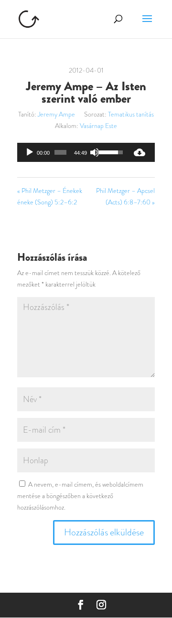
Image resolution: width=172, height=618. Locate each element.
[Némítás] (94, 152)
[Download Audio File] (139, 152)
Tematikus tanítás (131, 114)
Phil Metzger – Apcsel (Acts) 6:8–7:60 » (125, 196)
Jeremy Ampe (56, 114)
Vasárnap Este (98, 125)
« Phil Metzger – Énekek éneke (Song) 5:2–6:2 (49, 196)
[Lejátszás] (29, 152)
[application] (70, 152)
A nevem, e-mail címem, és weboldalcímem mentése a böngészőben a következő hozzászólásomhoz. (80, 495)
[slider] (60, 152)
